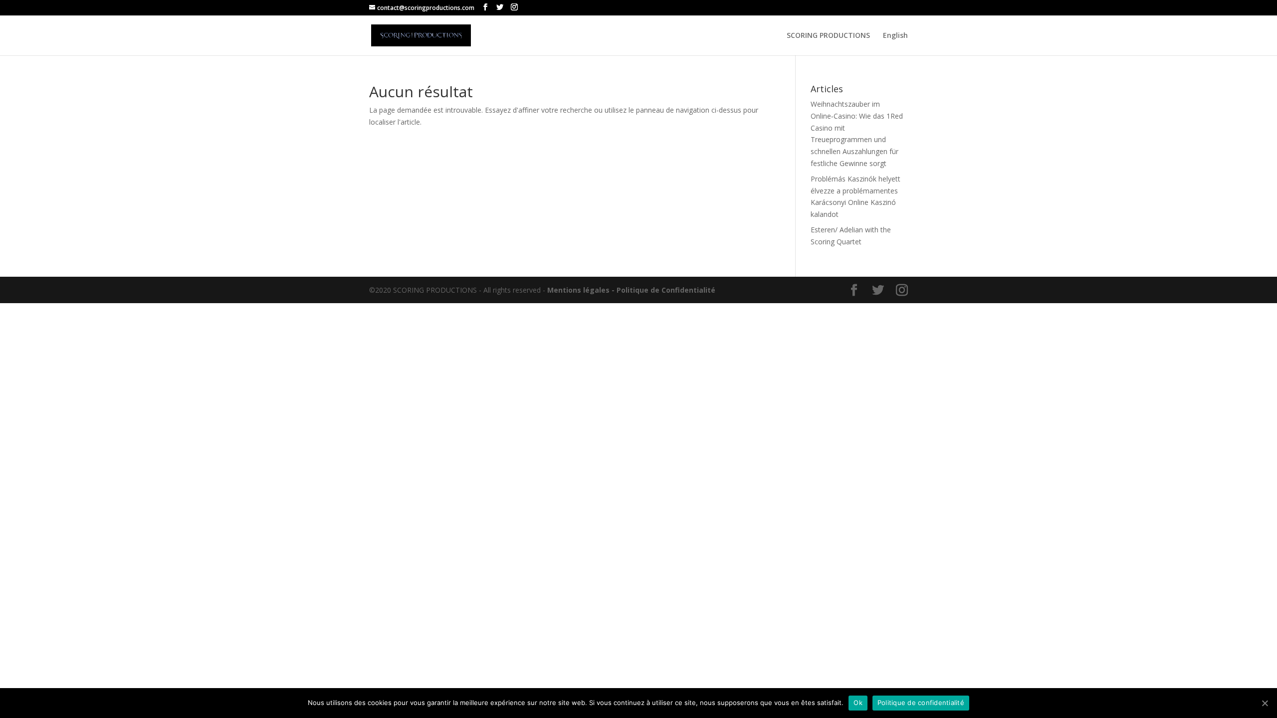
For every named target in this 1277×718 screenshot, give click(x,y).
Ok (857, 703)
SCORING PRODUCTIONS (828, 36)
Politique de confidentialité (920, 703)
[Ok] (1265, 703)
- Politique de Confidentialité (663, 290)
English (895, 36)
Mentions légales (578, 290)
